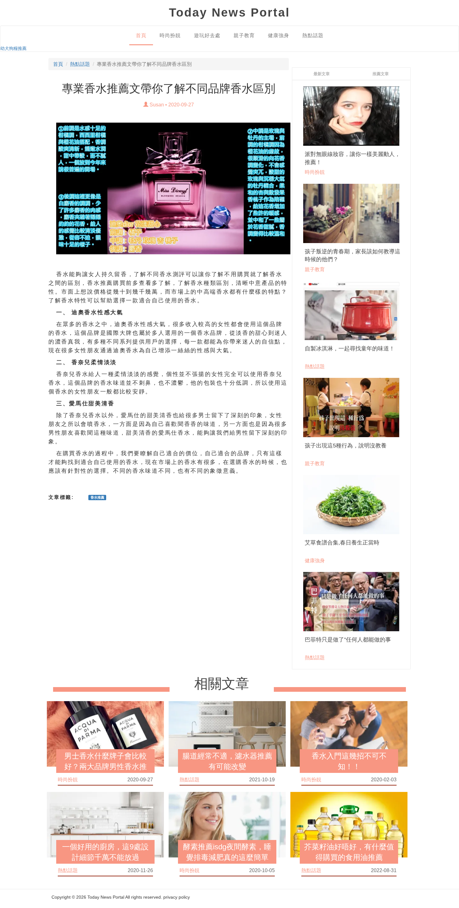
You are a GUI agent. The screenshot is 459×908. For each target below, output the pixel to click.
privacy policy (176, 897)
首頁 (141, 35)
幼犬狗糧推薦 (13, 48)
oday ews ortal (229, 12)
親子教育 (244, 35)
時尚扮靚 (170, 35)
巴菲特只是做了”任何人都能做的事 (348, 640)
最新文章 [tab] (321, 73)
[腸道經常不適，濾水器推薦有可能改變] (227, 733)
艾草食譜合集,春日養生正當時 (342, 542)
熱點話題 (312, 35)
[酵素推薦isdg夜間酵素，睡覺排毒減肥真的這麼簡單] (227, 824)
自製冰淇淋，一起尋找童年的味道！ (350, 348)
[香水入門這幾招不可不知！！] (348, 733)
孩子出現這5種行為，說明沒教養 (346, 445)
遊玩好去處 (207, 35)
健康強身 (278, 35)
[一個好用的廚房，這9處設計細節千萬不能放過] (105, 824)
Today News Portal (105, 897)
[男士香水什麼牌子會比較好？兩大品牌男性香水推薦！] (105, 733)
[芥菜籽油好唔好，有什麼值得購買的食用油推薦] (348, 824)
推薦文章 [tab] (381, 73)
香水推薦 (100, 283)
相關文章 (221, 683)
